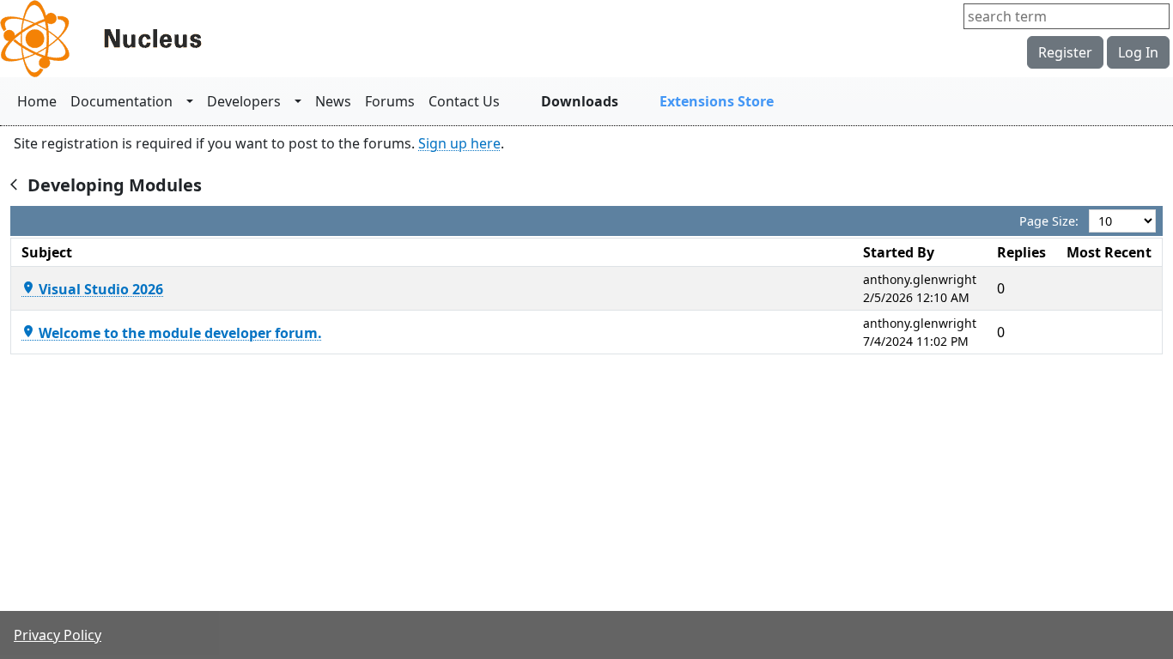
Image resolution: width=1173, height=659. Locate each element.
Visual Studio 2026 (92, 289)
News (333, 101)
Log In (1138, 52)
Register (1065, 52)
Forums (390, 101)
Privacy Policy (57, 635)
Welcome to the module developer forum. (171, 332)
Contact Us (464, 101)
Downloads (579, 101)
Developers (244, 101)
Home (37, 101)
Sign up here (459, 143)
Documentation (121, 101)
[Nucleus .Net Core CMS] (129, 38)
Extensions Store (716, 101)
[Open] (189, 101)
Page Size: (1049, 221)
